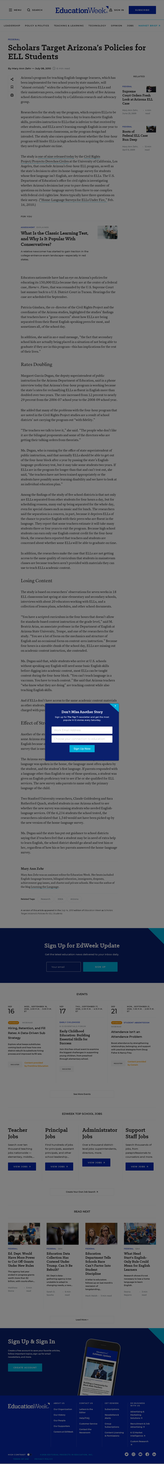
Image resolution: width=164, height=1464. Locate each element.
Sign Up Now (82, 748)
